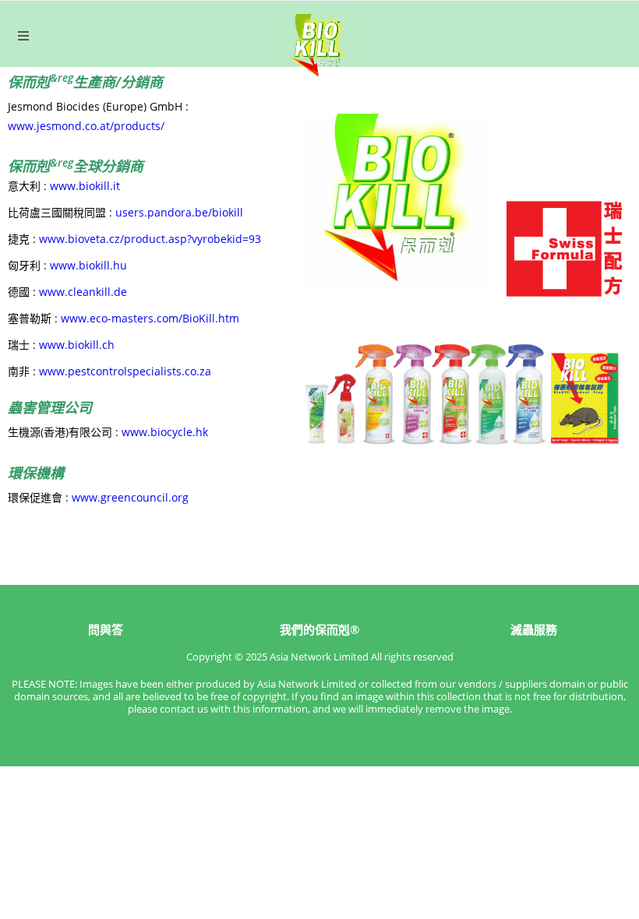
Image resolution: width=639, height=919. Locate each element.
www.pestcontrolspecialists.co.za (125, 371)
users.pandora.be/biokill (179, 212)
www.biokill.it (85, 185)
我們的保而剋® (319, 629)
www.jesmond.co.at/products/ (86, 125)
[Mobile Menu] (24, 35)
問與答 (105, 629)
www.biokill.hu (88, 265)
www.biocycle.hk (165, 431)
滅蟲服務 (533, 629)
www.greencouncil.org (130, 497)
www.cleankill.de (83, 291)
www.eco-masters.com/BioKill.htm (150, 318)
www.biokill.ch (77, 344)
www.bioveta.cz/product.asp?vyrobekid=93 (150, 238)
